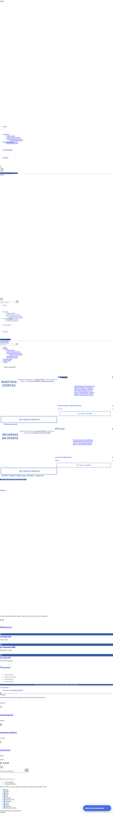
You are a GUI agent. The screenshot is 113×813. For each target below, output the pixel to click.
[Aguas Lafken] (4, 341)
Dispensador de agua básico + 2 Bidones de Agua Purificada (69, 405)
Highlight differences (10, 784)
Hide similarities (9, 782)
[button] (18, 370)
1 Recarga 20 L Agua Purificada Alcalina (63, 457)
